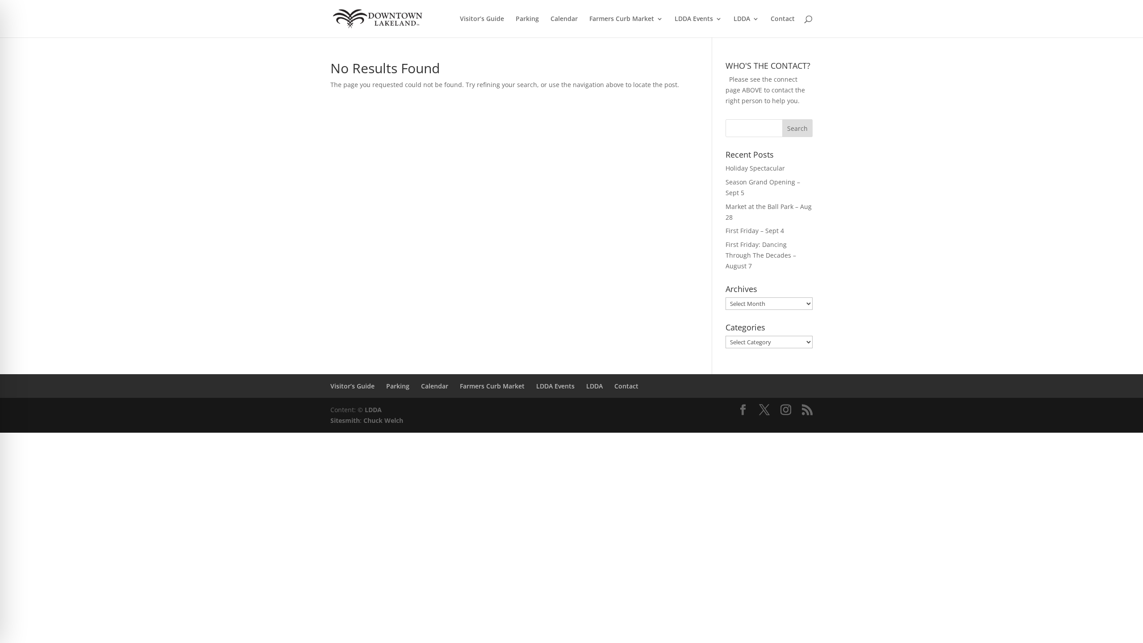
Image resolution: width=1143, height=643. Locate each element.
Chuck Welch (383, 420)
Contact (783, 19)
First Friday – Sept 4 (755, 230)
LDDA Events (694, 19)
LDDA (742, 19)
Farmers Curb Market (621, 19)
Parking (527, 19)
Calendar (564, 19)
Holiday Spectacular (755, 168)
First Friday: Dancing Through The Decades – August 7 (761, 255)
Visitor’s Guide (482, 19)
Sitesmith (345, 420)
